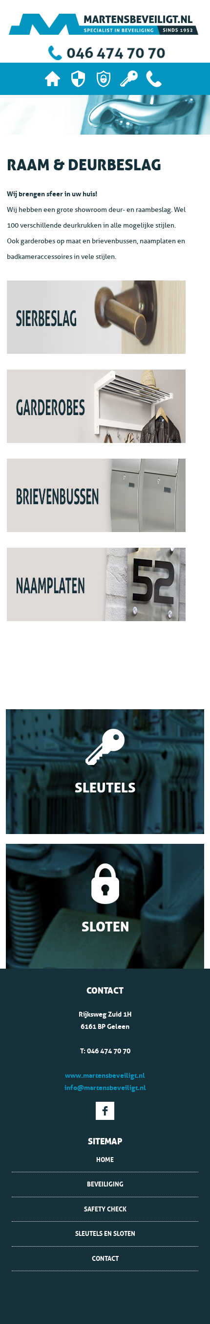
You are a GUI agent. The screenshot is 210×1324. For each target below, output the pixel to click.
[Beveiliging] (78, 79)
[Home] (52, 79)
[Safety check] (103, 79)
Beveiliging (105, 1184)
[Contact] (154, 79)
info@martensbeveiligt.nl (105, 1087)
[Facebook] (105, 1109)
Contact (105, 1258)
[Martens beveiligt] (103, 24)
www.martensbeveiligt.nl (105, 1075)
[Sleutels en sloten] (129, 79)
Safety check (105, 1209)
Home (105, 1159)
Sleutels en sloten (105, 1233)
